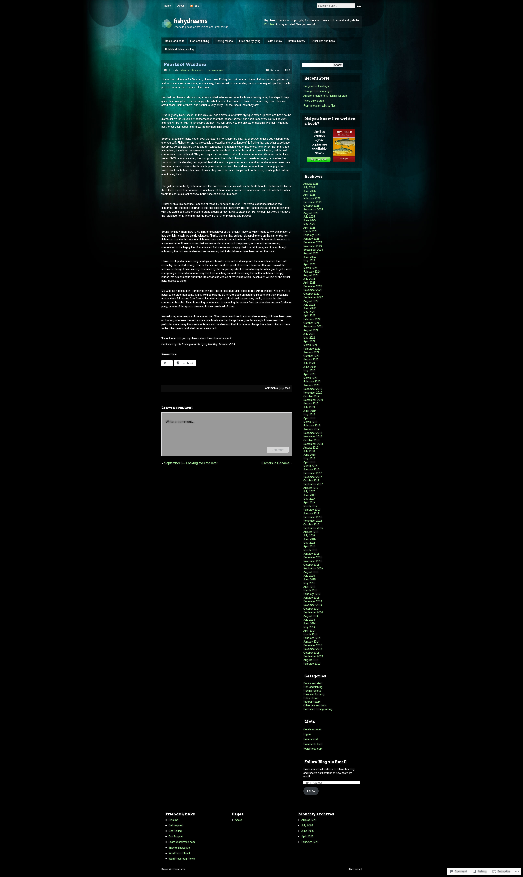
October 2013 (311, 652)
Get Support (176, 836)
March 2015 (310, 590)
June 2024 (309, 257)
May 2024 (309, 260)
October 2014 (311, 608)
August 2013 (310, 660)
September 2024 (313, 249)
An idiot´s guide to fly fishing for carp (325, 95)
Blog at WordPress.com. (173, 869)
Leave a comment (216, 70)
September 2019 (313, 399)
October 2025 (311, 205)
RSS (196, 5)
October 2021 (311, 322)
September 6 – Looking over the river (190, 463)
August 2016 (310, 531)
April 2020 (309, 374)
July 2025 (309, 216)
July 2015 (309, 575)
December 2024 (312, 242)
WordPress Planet (179, 853)
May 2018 (309, 458)
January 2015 (311, 597)
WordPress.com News (182, 858)
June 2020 (309, 366)
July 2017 (309, 491)
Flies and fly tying (249, 41)
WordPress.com (312, 748)
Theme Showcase (179, 847)
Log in (307, 734)
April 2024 (309, 264)
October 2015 (311, 564)
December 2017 (312, 473)
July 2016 (309, 535)
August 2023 (310, 275)
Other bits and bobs (323, 41)
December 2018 (312, 432)
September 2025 (313, 209)
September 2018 (313, 443)
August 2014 (310, 616)
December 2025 (312, 202)
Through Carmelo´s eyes (317, 91)
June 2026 (309, 191)
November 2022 (312, 290)
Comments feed (277, 387)
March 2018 (310, 465)
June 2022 (309, 308)
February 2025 (311, 235)
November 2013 (312, 648)
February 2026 (311, 198)
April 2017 (309, 502)
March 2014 (310, 634)
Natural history (296, 41)
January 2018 (311, 469)
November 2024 (312, 246)
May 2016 (309, 542)
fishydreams (190, 20)
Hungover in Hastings (316, 86)
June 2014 (309, 623)
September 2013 (313, 656)
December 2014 (312, 601)
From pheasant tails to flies (319, 105)
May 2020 (309, 370)
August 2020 (310, 359)
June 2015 (309, 579)
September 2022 (313, 297)
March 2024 (310, 267)
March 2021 (310, 345)
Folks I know (274, 41)
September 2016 (313, 528)
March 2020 (310, 377)
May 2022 (309, 311)
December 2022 (312, 286)
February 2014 (311, 637)
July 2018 (309, 451)
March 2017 (310, 506)
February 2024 (311, 271)
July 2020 (309, 363)
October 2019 (311, 396)
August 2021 (310, 330)
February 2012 (311, 663)
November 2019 (312, 392)
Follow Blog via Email (325, 762)
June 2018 (309, 454)
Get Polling (175, 830)
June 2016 (309, 539)
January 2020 (311, 385)
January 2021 (311, 352)
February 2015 (311, 594)
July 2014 (309, 619)
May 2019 (309, 414)
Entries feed (310, 739)
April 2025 (309, 227)
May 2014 (309, 627)
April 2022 (309, 315)
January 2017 (311, 513)
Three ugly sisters (314, 100)
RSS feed (269, 24)
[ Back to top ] (355, 869)
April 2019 (309, 418)
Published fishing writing (179, 49)
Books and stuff (174, 41)
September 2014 (313, 612)
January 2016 (311, 553)
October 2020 (311, 355)
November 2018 (312, 436)
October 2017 (311, 480)
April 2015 (309, 586)
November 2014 (312, 605)
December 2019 (312, 388)
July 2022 (309, 304)
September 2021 (313, 326)
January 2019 (311, 429)
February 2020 (311, 381)
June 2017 (309, 495)
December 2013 (312, 645)
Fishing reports (224, 41)
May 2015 (309, 583)
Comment (278, 449)
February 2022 (311, 319)
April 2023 (309, 282)
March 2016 (310, 550)
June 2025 (309, 220)
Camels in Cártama (275, 463)
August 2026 (310, 183)
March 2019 (310, 421)
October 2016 (311, 524)
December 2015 (312, 557)
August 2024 (310, 253)
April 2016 (309, 546)
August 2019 (310, 403)
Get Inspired (176, 825)
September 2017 (313, 484)
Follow (311, 790)
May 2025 (309, 223)
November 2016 (312, 520)
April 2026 (309, 194)
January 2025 (311, 238)
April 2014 (309, 630)
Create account (312, 729)
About (180, 5)
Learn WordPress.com (182, 841)
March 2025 (310, 231)
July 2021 (309, 333)
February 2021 (311, 348)
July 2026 (309, 187)
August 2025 (310, 213)
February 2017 (311, 509)
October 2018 (311, 440)
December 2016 (312, 517)
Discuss (173, 819)
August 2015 (310, 572)
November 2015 (312, 561)
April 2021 (309, 341)
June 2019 (309, 410)
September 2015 (313, 568)
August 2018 (310, 447)
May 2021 (309, 337)
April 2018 (309, 462)
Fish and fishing (199, 41)
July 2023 (309, 278)
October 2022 (311, 293)
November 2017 (312, 476)
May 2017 (309, 498)
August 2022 (310, 301)
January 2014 (311, 641)
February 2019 (311, 425)
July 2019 (309, 407)
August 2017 (310, 487)
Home (167, 5)
